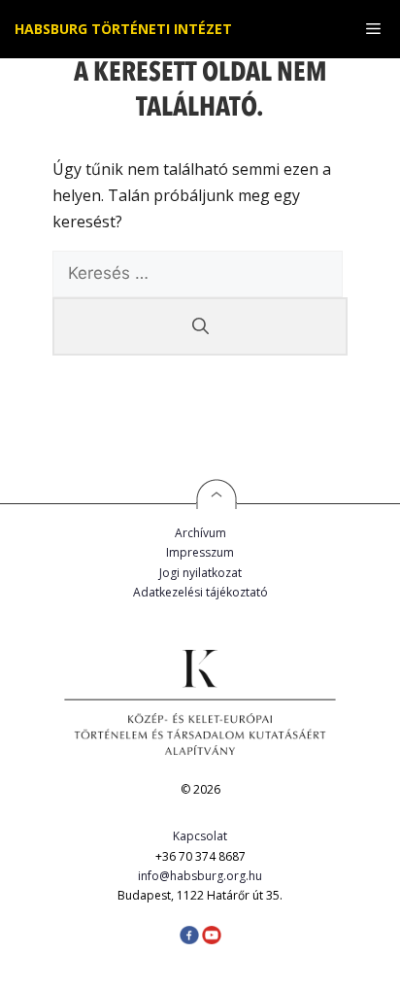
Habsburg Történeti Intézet (123, 28)
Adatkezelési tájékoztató (200, 592)
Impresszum (200, 552)
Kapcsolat (200, 836)
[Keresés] (200, 326)
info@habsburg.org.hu (200, 876)
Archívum (200, 533)
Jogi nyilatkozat (200, 572)
